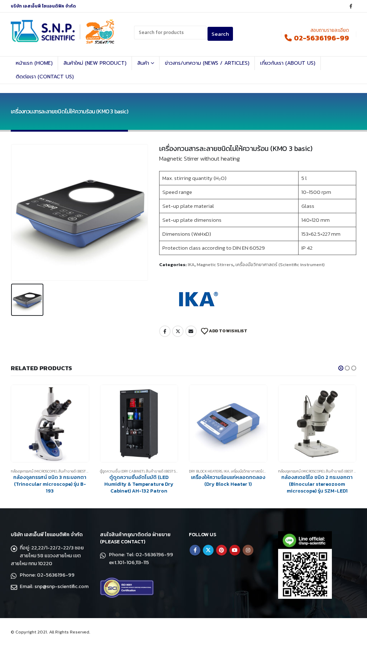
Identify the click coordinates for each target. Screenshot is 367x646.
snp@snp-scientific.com (61, 586)
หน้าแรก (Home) (34, 63)
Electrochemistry (294, 471)
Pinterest (221, 550)
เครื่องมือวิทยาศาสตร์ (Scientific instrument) (280, 264)
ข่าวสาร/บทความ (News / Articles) (207, 63)
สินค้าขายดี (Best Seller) (78, 471)
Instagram (248, 550)
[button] (341, 368)
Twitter (178, 331)
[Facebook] (351, 6)
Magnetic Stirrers (215, 264)
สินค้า (143, 63)
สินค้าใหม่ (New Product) (95, 63)
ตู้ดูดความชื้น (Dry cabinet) (33, 471)
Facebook (165, 331)
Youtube (234, 550)
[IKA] (196, 299)
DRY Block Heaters (116, 471)
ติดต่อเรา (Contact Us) (45, 76)
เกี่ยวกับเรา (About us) (287, 63)
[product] (50, 424)
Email (191, 331)
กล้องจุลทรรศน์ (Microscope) (212, 471)
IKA (191, 264)
